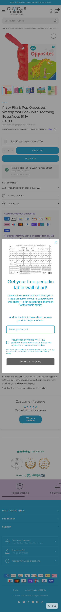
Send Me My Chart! (30, 361)
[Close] (55, 242)
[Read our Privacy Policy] (53, 349)
